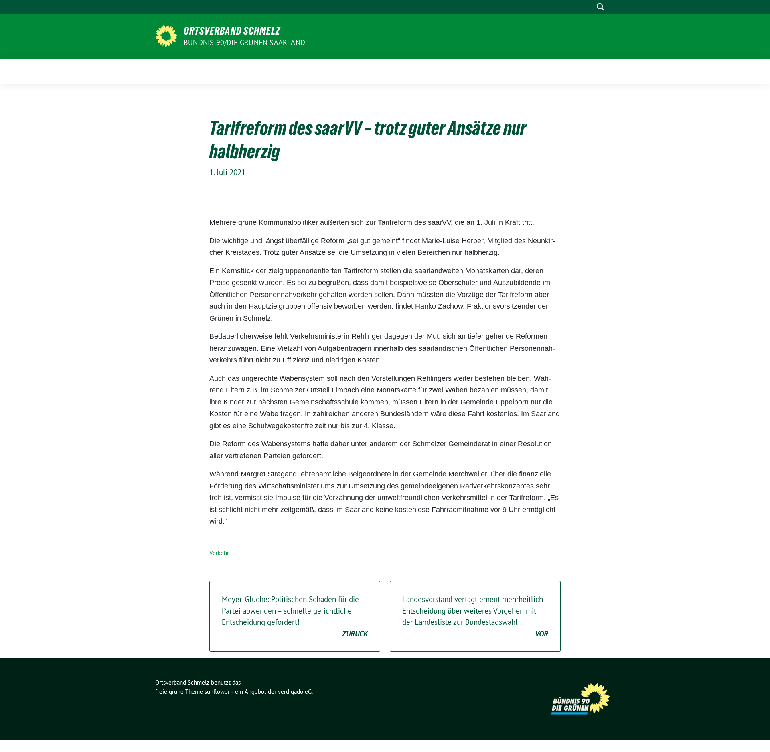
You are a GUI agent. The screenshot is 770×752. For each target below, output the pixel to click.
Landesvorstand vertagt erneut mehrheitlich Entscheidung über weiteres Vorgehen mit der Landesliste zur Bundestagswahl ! (475, 616)
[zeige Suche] (600, 7)
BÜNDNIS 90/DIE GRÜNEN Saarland (244, 42)
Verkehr (219, 553)
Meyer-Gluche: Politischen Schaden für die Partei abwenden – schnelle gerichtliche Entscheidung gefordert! (295, 616)
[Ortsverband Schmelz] (166, 35)
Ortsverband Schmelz (232, 31)
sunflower (217, 691)
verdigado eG (295, 691)
